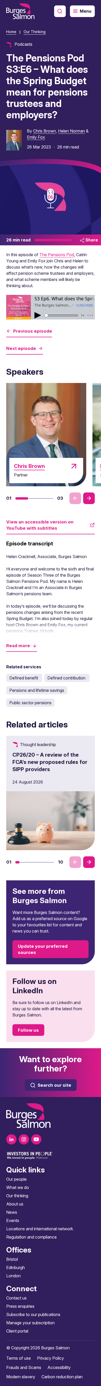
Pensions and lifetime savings (36, 690)
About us (14, 1204)
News (11, 1212)
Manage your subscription (30, 1322)
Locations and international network (39, 1228)
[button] (22, 498)
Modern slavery (20, 1376)
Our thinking (17, 1195)
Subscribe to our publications (33, 1314)
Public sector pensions (30, 702)
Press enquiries (20, 1306)
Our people (16, 1179)
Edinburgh (15, 1267)
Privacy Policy (50, 1358)
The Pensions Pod (56, 254)
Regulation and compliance (31, 1237)
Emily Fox (36, 137)
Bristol (12, 1259)
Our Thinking (35, 31)
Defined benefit (24, 677)
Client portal (17, 1331)
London (13, 1275)
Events (12, 1220)
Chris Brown (44, 131)
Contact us (16, 1298)
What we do (17, 1187)
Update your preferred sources (43, 949)
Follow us (28, 1030)
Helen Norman (71, 131)
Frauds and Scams (23, 1367)
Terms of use (18, 1358)
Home (11, 31)
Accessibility (59, 1367)
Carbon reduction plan (62, 1376)
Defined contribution (66, 677)
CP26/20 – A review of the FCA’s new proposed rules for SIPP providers (49, 762)
